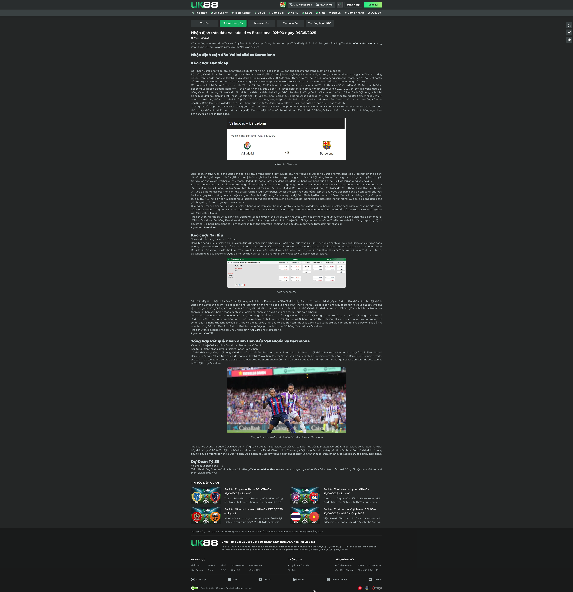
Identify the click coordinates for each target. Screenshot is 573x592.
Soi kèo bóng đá (228, 531)
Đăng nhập (353, 4)
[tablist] (286, 23)
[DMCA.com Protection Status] (194, 588)
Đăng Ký (373, 4)
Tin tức (210, 531)
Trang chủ (197, 531)
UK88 (224, 216)
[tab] (204, 23)
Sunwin (277, 549)
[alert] (286, 583)
